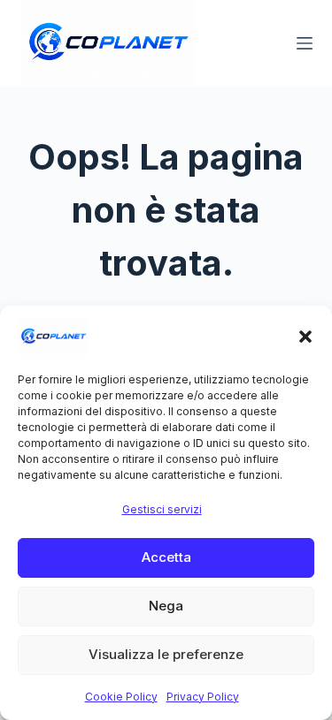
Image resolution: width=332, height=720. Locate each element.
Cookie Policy (121, 696)
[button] (305, 336)
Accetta (166, 557)
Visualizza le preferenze (166, 654)
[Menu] (305, 43)
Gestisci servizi (162, 509)
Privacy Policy (202, 696)
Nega (166, 605)
